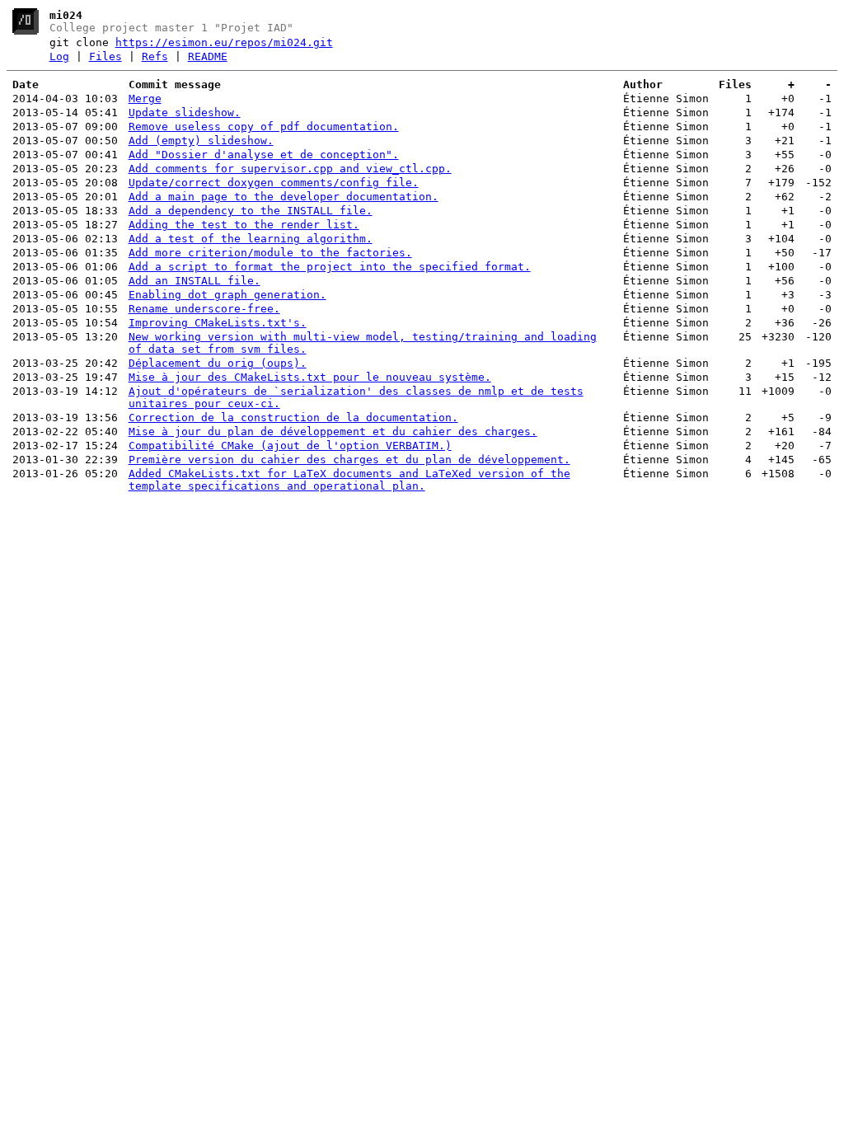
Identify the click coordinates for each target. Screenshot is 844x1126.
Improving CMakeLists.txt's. (218, 323)
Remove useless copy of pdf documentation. (264, 126)
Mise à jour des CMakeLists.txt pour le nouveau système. (310, 377)
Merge (145, 98)
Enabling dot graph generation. (227, 295)
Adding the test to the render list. (244, 224)
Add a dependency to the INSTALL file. (251, 210)
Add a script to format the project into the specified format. (330, 266)
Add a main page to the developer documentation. (283, 196)
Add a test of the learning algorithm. (251, 238)
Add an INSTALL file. (194, 280)
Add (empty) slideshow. (201, 140)
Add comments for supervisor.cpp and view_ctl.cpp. (290, 168)
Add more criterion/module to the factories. (270, 252)
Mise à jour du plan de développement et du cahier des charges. (333, 431)
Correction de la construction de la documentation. (293, 417)
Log (59, 56)
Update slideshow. (185, 112)
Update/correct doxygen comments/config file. (274, 182)
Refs (155, 56)
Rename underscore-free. (204, 309)
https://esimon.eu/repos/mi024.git (224, 42)
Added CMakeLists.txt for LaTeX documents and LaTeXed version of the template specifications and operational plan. (349, 479)
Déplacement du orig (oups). (218, 363)
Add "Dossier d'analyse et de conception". (264, 154)
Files (105, 56)
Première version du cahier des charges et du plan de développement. (349, 459)
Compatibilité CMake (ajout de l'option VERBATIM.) (290, 445)
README (207, 56)
